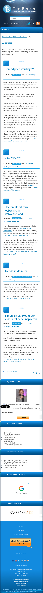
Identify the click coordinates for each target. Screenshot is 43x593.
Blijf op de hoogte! (13, 382)
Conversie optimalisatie (12, 434)
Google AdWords (9, 438)
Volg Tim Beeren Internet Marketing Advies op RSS (37, 23)
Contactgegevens (21, 565)
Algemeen (16, 75)
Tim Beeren (29, 75)
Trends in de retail (16, 271)
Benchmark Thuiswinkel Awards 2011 (16, 235)
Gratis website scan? (21, 534)
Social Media (8, 441)
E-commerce (26, 277)
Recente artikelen (11, 371)
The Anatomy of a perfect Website (15, 462)
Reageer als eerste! (12, 167)
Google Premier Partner (16, 474)
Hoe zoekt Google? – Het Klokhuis (15, 460)
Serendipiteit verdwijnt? (19, 69)
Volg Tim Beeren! (21, 554)
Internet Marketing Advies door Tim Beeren (14, 37)
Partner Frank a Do (14, 503)
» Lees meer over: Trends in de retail (17, 298)
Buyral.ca (31, 185)
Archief (35, 373)
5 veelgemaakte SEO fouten (13, 466)
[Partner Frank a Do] (21, 512)
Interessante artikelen (15, 452)
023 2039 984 (13, 23)
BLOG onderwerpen (14, 424)
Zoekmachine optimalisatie (13, 445)
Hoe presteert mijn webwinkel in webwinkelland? (16, 210)
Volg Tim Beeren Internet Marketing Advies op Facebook (33, 23)
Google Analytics (9, 439)
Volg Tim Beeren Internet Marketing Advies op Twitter (28, 23)
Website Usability (10, 443)
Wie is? (21, 527)
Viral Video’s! (13, 158)
